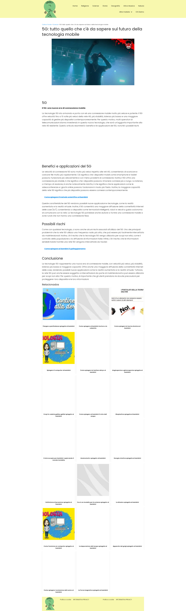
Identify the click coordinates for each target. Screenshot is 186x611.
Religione (85, 6)
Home (75, 6)
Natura (141, 6)
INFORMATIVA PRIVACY (81, 600)
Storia (105, 6)
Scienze (95, 6)
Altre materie (124, 12)
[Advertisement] (93, 145)
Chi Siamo (140, 12)
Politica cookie (65, 600)
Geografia (115, 6)
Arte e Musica (129, 6)
